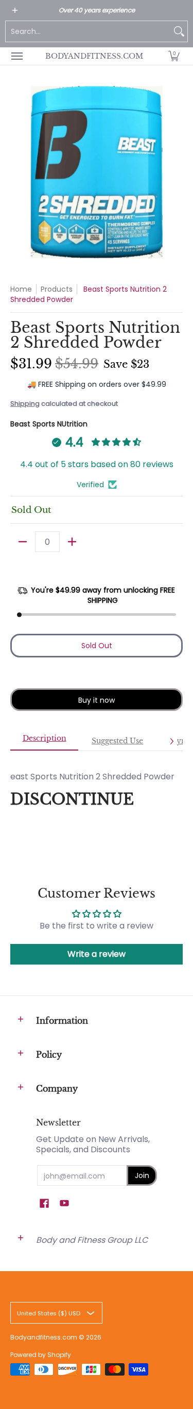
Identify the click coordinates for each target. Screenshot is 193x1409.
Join (142, 1175)
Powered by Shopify (40, 1354)
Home (21, 289)
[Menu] (16, 56)
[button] (174, 56)
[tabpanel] (96, 793)
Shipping (25, 403)
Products (57, 289)
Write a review (96, 954)
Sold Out (96, 645)
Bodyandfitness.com (94, 56)
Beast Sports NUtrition (48, 424)
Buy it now (96, 700)
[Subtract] (22, 541)
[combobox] (88, 31)
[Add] (72, 541)
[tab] (44, 741)
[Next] (171, 741)
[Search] (179, 31)
